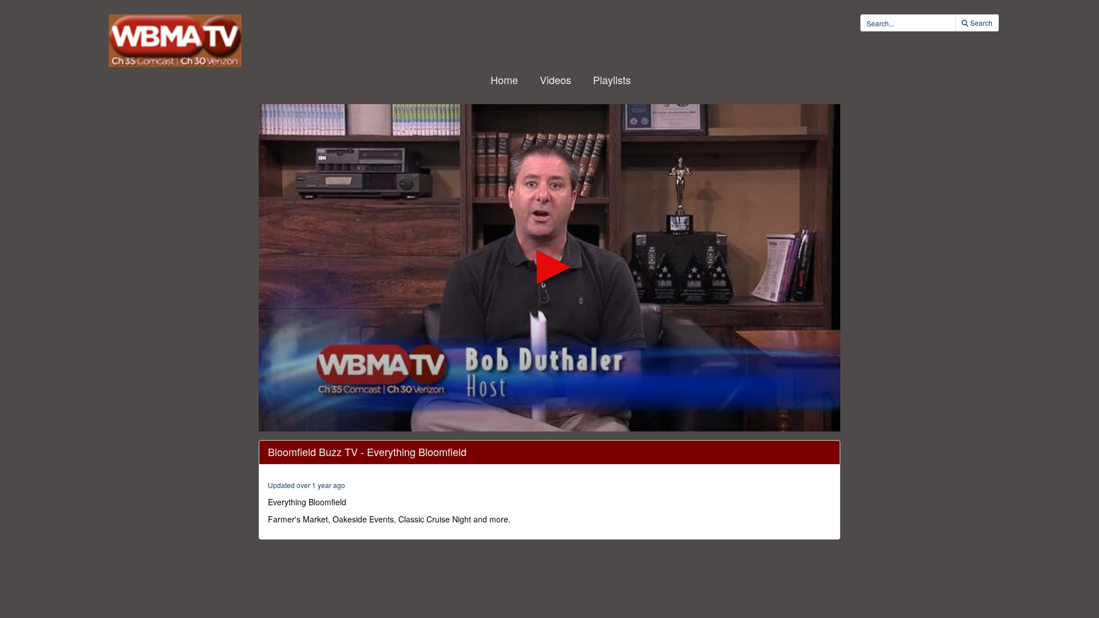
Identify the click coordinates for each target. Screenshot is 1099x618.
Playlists (612, 79)
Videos (555, 79)
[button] (549, 267)
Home (504, 79)
